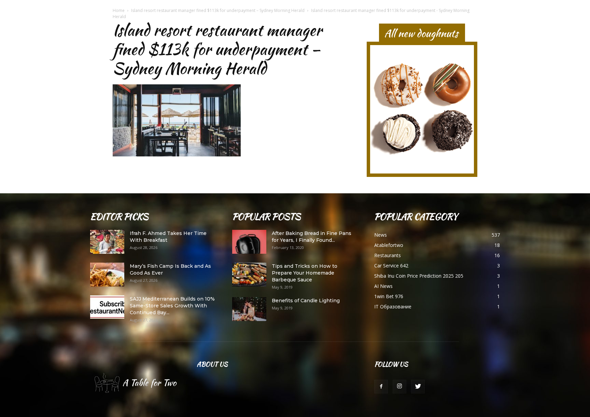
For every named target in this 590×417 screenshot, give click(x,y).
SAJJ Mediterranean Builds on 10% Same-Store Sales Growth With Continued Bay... (172, 306)
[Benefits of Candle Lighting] (249, 309)
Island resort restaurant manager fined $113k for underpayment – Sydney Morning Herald (218, 10)
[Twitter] (418, 386)
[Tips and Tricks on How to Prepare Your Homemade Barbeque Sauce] (249, 275)
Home (119, 10)
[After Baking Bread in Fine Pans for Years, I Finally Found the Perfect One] (249, 242)
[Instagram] (399, 386)
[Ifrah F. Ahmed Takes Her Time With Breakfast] (107, 242)
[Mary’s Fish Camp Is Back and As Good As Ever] (107, 275)
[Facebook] (381, 386)
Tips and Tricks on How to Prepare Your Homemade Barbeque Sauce (304, 273)
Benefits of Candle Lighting (306, 300)
